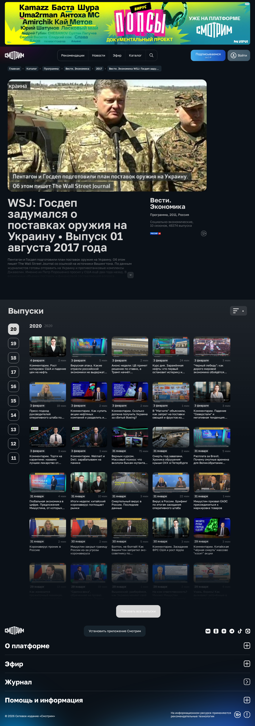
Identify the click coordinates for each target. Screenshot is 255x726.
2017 (99, 68)
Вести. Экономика (77, 68)
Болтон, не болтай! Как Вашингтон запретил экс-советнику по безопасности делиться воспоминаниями (129, 553)
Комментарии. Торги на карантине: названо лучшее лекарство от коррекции (45, 461)
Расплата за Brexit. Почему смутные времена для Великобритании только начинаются (211, 461)
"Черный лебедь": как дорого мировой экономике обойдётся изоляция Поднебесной (210, 370)
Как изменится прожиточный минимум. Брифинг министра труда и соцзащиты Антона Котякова (47, 598)
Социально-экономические (171, 222)
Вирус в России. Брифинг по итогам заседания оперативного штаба (170, 504)
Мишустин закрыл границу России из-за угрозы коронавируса (89, 550)
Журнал (18, 682)
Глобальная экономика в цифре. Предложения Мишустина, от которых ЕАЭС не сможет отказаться (46, 507)
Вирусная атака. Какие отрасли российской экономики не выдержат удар (87, 370)
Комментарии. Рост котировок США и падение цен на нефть (47, 369)
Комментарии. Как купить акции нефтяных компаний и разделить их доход (89, 415)
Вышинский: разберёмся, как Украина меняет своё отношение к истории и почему (129, 596)
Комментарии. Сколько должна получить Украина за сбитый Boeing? (129, 414)
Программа (51, 68)
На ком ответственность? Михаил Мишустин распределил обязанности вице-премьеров (171, 596)
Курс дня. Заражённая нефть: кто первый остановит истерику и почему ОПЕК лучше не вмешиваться (169, 372)
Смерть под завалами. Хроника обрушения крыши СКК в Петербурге (170, 459)
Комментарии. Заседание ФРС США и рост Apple (170, 548)
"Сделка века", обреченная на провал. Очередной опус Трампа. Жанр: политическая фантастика (88, 598)
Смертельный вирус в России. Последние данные (126, 504)
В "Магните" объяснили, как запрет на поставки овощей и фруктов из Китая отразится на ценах (170, 415)
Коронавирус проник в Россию (45, 548)
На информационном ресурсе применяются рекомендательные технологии (201, 714)
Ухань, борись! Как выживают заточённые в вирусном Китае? (210, 595)
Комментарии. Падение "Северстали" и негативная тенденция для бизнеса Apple (210, 415)
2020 (48, 326)
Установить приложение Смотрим (115, 631)
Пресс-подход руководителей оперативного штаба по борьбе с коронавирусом (46, 415)
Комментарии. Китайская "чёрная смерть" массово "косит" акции (211, 550)
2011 (173, 215)
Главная (14, 68)
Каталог (32, 68)
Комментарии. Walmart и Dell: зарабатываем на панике (88, 459)
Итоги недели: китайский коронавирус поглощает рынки (88, 504)
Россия (183, 215)
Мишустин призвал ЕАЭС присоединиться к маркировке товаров (211, 504)
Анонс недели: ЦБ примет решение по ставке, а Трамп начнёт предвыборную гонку (129, 370)
